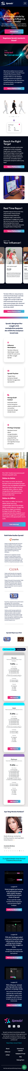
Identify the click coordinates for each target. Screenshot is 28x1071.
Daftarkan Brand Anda (14, 909)
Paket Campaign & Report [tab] (9, 649)
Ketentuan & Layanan (20, 1049)
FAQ (20, 1057)
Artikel (8, 1055)
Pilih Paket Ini (14, 697)
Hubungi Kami (14, 31)
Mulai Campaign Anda (14, 1005)
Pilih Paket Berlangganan (14, 957)
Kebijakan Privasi (20, 1053)
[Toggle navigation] (25, 3)
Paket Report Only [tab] (20, 649)
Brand (7, 1048)
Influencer (7, 1051)
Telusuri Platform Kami (14, 88)
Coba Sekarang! (14, 524)
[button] (9, 116)
